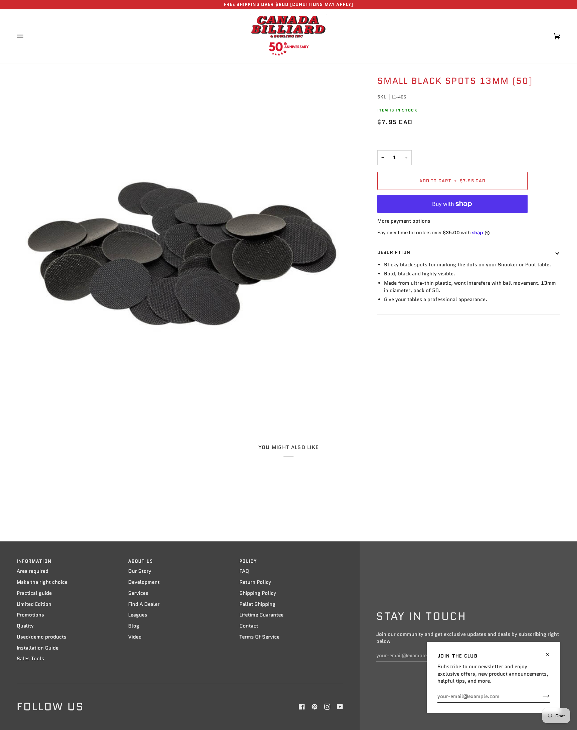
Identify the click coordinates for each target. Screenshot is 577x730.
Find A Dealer (144, 604)
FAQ (244, 571)
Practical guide (34, 593)
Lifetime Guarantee (261, 615)
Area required (32, 571)
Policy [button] (248, 561)
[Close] (550, 652)
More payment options (403, 221)
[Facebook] (302, 707)
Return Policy (255, 582)
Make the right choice (42, 582)
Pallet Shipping (257, 604)
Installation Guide (37, 648)
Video (135, 637)
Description (393, 252)
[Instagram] (327, 707)
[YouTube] (340, 707)
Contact (248, 626)
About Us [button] (140, 561)
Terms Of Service (259, 637)
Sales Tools (30, 658)
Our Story (139, 571)
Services (138, 593)
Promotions (30, 615)
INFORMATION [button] (34, 561)
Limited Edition (34, 604)
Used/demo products (41, 637)
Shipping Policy (257, 593)
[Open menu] (27, 36)
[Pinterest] (315, 707)
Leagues (137, 615)
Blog (133, 626)
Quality (25, 626)
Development (144, 582)
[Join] (541, 696)
